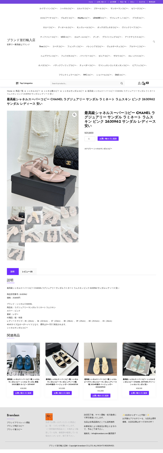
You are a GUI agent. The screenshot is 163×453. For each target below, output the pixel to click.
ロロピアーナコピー (48, 18)
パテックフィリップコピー (64, 65)
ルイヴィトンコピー (48, 8)
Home (91, 2)
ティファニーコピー (48, 37)
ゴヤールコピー (100, 8)
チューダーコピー (87, 65)
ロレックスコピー (136, 55)
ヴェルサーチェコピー (116, 46)
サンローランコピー (119, 8)
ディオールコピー (65, 27)
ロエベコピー (49, 27)
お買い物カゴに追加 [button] (23, 393)
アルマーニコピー (137, 46)
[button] (74, 115)
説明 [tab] (12, 271)
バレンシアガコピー (94, 46)
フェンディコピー (75, 46)
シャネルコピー (67, 8)
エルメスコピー (83, 8)
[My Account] (139, 83)
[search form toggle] (154, 41)
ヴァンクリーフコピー (131, 27)
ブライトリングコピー (111, 37)
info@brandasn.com (100, 433)
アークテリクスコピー (134, 37)
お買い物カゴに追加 (108, 138)
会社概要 (113, 2)
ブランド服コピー (14, 429)
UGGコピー (66, 37)
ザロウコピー (119, 55)
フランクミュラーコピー (69, 74)
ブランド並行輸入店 (21, 40)
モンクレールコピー (85, 27)
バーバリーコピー (87, 55)
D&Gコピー (120, 74)
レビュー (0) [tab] (27, 271)
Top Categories (26, 83)
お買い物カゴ (101, 2)
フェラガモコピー (68, 55)
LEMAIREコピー (99, 18)
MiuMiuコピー (84, 18)
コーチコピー (58, 46)
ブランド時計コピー (15, 426)
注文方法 (142, 2)
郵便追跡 (152, 2)
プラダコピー (138, 18)
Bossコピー (44, 46)
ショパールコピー (104, 74)
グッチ (96, 37)
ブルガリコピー (67, 18)
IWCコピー (88, 74)
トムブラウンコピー (49, 55)
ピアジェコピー (139, 65)
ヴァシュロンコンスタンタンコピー (113, 65)
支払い (132, 2)
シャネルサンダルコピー (103, 149)
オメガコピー (44, 65)
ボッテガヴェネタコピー (107, 27)
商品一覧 (123, 2)
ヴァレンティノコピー (119, 18)
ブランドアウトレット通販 (18, 422)
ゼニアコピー (104, 55)
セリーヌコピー (138, 8)
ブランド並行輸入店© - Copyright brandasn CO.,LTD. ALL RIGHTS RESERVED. (81, 445)
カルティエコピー (82, 37)
